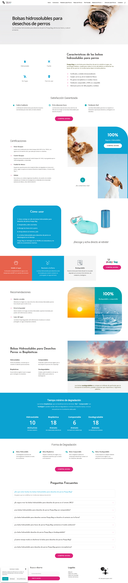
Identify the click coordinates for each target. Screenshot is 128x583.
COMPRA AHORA (64, 118)
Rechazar (12, 579)
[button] (25, 569)
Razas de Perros (78, 2)
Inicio (49, 2)
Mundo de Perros (96, 2)
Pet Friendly (87, 2)
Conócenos (56, 2)
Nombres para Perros (66, 2)
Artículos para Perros (110, 2)
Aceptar (5, 579)
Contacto (120, 2)
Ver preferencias (21, 579)
